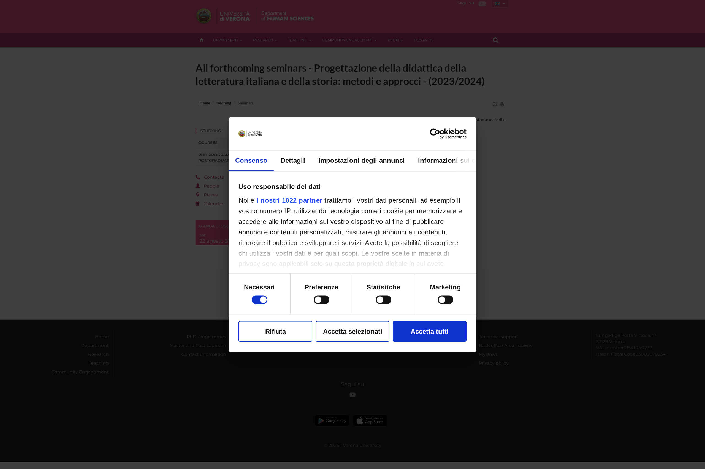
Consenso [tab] (251, 160)
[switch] (321, 299)
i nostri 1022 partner (289, 200)
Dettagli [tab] (293, 160)
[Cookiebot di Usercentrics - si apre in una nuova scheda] (442, 133)
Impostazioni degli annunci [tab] (361, 160)
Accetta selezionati (352, 331)
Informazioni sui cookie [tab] (455, 160)
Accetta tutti (430, 331)
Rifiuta (275, 331)
